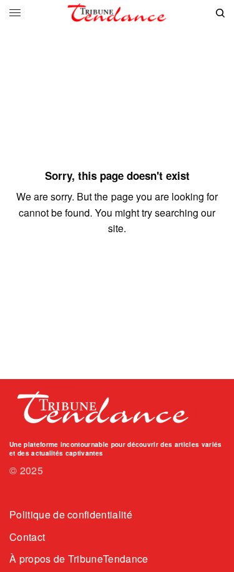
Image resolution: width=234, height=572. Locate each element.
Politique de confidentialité (70, 514)
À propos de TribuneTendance (79, 558)
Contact (27, 537)
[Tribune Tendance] (117, 13)
